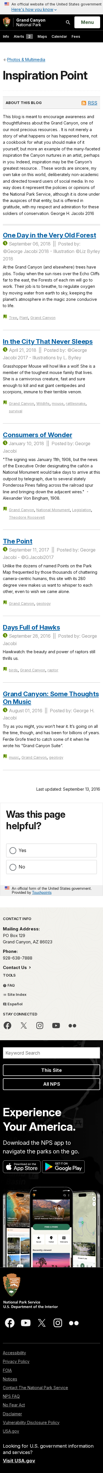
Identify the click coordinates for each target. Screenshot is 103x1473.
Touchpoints (42, 892)
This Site (51, 1070)
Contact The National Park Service (35, 1387)
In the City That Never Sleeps (48, 341)
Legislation (81, 510)
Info (6, 36)
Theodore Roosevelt (27, 517)
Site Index (17, 994)
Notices (10, 1378)
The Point (17, 541)
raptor (52, 670)
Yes (22, 850)
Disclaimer (12, 1413)
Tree (13, 318)
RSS (92, 103)
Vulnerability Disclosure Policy (31, 1422)
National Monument (53, 510)
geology (43, 603)
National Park (30, 22)
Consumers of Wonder (37, 435)
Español (15, 1004)
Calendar (59, 36)
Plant (23, 318)
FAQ (11, 985)
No (22, 867)
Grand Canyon (43, 318)
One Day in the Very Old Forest (49, 235)
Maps (42, 36)
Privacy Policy (16, 1361)
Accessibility (14, 1352)
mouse (58, 403)
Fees (76, 36)
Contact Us (15, 967)
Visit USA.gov (19, 1460)
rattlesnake (76, 403)
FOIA (7, 1370)
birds (13, 670)
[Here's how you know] (51, 7)
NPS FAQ (11, 1396)
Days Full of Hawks (31, 627)
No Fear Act (14, 1404)
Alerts (22, 36)
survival (15, 411)
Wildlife (42, 403)
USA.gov (11, 1431)
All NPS (51, 1084)
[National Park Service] (6, 22)
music (14, 757)
